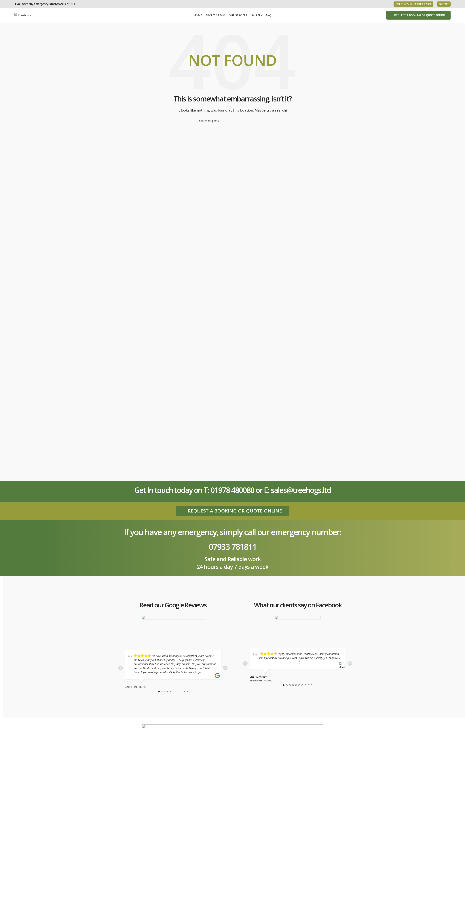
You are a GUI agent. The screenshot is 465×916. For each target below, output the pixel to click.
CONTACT (444, 4)
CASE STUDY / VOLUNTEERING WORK (413, 4)
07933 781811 (66, 4)
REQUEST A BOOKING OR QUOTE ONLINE (419, 15)
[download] (297, 628)
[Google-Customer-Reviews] (173, 629)
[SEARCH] (265, 121)
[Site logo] (22, 15)
